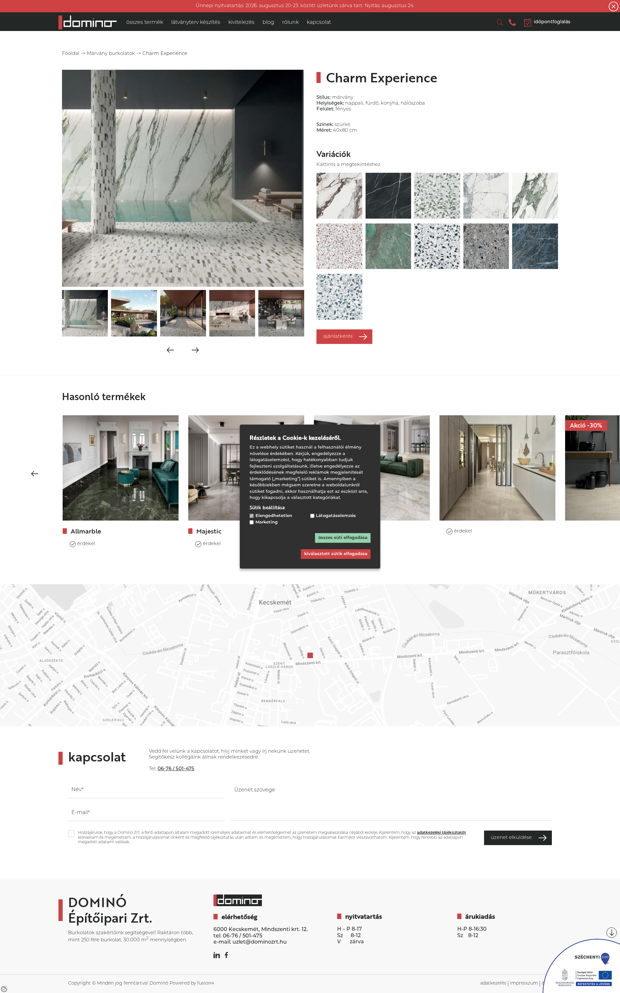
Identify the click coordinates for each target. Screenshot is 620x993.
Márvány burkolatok (111, 53)
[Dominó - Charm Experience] (87, 22)
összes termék (144, 22)
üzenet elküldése (511, 837)
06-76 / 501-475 (242, 936)
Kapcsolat (319, 22)
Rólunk (290, 22)
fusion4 (205, 983)
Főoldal (70, 53)
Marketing (266, 522)
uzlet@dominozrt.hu (259, 942)
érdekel (86, 544)
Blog (268, 22)
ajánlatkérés (338, 336)
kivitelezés (241, 22)
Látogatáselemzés (336, 515)
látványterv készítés (195, 22)
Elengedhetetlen (273, 515)
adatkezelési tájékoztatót (441, 833)
